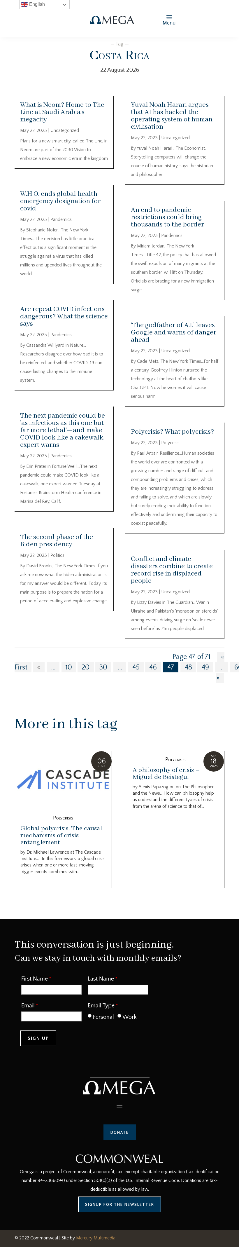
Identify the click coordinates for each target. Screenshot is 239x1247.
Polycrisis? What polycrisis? (172, 432)
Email (28, 1005)
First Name (34, 979)
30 (103, 667)
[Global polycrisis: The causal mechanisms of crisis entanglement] (63, 780)
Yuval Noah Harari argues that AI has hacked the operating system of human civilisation (171, 116)
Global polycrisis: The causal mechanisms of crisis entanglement (61, 835)
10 (69, 667)
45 (136, 667)
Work (129, 1017)
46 (153, 667)
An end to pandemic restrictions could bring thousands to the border (167, 217)
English (36, 4)
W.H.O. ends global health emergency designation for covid (60, 201)
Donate (119, 1132)
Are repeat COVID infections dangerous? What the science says (64, 316)
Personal (103, 1017)
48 (188, 667)
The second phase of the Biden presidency (56, 541)
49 (205, 667)
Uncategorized (64, 130)
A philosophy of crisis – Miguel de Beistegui (166, 773)
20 (85, 667)
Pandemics (61, 219)
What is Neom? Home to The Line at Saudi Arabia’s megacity (62, 112)
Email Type (101, 1005)
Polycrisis (170, 442)
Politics (57, 555)
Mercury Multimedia (95, 1238)
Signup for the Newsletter (119, 1204)
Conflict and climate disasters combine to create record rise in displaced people (172, 570)
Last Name (101, 979)
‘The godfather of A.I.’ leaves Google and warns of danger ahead (173, 332)
